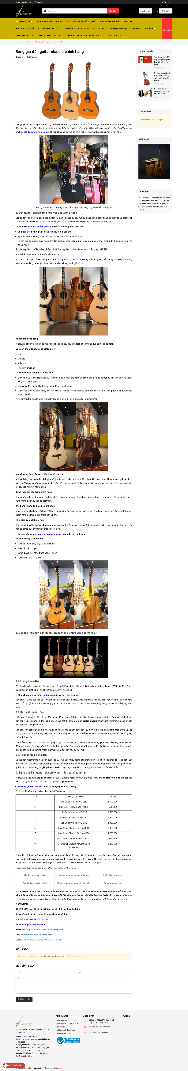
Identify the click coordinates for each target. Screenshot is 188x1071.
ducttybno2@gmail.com (98, 1032)
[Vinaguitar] (34, 1021)
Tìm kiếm (113, 11)
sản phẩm (167, 30)
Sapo (58, 1068)
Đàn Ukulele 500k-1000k (49, 29)
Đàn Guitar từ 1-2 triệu (84, 21)
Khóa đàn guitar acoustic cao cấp (73, 883)
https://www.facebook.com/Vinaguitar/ (45, 929)
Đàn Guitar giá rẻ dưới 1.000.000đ (53, 21)
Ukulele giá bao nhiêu (35, 875)
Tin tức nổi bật (145, 51)
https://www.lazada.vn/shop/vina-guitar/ (43, 940)
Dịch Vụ (149, 29)
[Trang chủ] (27, 11)
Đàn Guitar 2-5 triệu (110, 21)
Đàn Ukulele (130, 21)
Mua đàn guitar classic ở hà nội (73, 875)
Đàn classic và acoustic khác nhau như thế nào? (162, 91)
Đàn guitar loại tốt (113, 883)
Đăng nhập (145, 11)
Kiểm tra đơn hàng (25, 36)
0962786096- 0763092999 (99, 1027)
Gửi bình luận (24, 999)
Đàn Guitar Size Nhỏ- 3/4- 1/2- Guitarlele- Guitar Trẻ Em (94, 36)
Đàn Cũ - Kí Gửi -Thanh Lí (50, 36)
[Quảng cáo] (154, 161)
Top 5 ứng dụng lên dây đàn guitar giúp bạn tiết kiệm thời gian (162, 61)
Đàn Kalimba (99, 29)
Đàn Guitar (24, 21)
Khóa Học (136, 29)
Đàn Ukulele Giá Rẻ (25, 29)
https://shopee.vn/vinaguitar (38, 935)
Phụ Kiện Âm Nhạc (119, 29)
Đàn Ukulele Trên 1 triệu (77, 29)
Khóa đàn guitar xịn (112, 875)
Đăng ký (165, 11)
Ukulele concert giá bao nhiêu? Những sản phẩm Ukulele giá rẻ (162, 77)
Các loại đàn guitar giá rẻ (35, 883)
